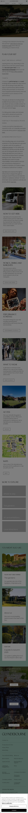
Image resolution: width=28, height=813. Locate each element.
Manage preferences (14, 806)
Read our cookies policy (7, 803)
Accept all (14, 810)
